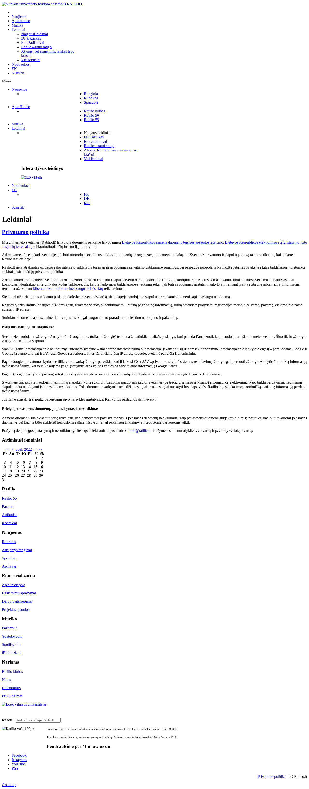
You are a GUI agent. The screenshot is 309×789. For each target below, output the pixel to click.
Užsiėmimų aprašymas (19, 593)
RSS (15, 768)
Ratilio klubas (12, 671)
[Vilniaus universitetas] (24, 704)
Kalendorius (11, 688)
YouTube (19, 764)
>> (40, 449)
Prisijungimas (12, 696)
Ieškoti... (8, 720)
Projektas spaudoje (16, 609)
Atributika (9, 515)
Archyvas (9, 566)
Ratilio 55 (9, 498)
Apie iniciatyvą (13, 585)
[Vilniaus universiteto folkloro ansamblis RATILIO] (42, 4)
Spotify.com (11, 644)
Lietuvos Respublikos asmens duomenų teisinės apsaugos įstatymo (172, 242)
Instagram (19, 760)
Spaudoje (9, 558)
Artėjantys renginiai (17, 550)
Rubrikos (9, 542)
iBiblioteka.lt (11, 653)
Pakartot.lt (9, 628)
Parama (7, 506)
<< (7, 449)
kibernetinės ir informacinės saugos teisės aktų (67, 288)
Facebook (19, 755)
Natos (6, 680)
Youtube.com (12, 636)
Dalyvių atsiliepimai (17, 601)
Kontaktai (9, 523)
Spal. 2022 (23, 449)
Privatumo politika (25, 232)
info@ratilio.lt (140, 431)
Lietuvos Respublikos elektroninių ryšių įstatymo (262, 242)
